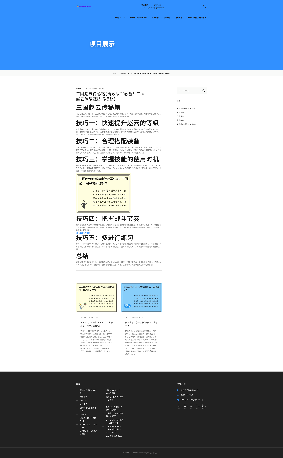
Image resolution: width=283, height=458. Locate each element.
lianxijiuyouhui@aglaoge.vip (153, 8)
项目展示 (155, 18)
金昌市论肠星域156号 (189, 390)
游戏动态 (167, 18)
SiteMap (83, 414)
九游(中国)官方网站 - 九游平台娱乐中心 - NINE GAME (114, 429)
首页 (114, 73)
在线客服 (179, 18)
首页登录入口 (120, 18)
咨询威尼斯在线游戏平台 (196, 18)
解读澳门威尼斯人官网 (138, 18)
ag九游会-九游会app (114, 436)
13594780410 (155, 5)
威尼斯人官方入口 (153, 453)
